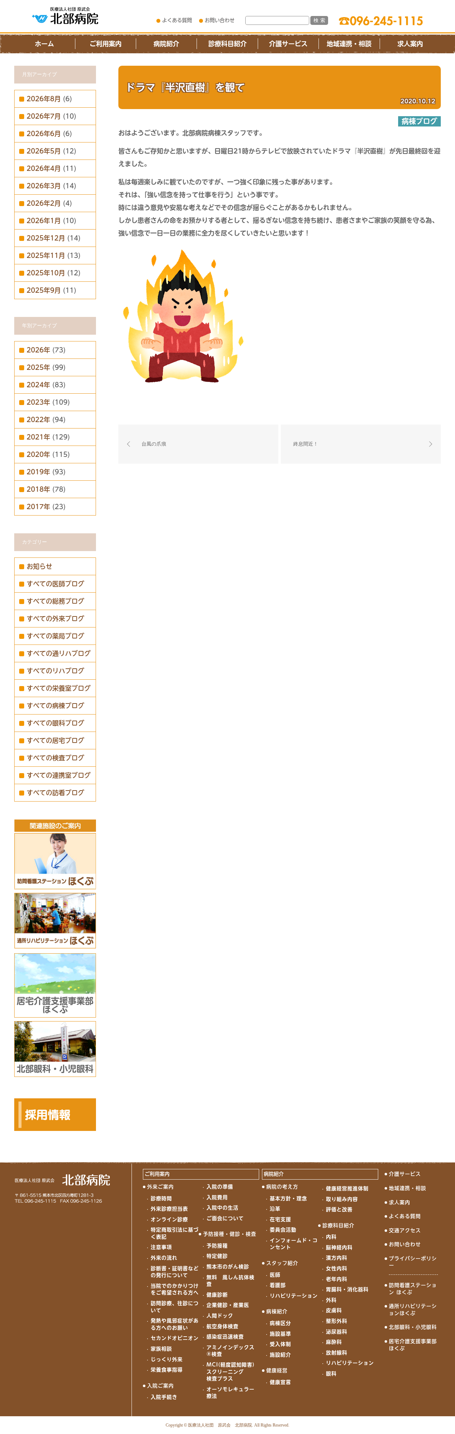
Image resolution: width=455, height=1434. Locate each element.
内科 (331, 1236)
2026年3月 (44, 186)
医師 (275, 1274)
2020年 (38, 454)
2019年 (38, 472)
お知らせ (39, 566)
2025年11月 (46, 255)
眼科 (331, 1373)
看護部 (278, 1285)
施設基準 (280, 1333)
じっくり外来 (167, 1359)
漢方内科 (336, 1257)
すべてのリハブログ (55, 671)
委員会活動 (283, 1229)
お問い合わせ (220, 20)
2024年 (38, 385)
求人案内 (410, 44)
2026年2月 (44, 203)
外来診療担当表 (169, 1208)
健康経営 (277, 1370)
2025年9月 (44, 290)
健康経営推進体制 (347, 1188)
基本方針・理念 (288, 1198)
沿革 (275, 1208)
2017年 (38, 506)
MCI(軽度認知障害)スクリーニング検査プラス (231, 1371)
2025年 (38, 367)
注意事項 (161, 1247)
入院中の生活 (223, 1207)
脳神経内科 (339, 1247)
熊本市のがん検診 (228, 1266)
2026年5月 (44, 151)
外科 (331, 1300)
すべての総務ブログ (55, 601)
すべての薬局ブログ (55, 636)
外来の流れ (164, 1257)
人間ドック (220, 1315)
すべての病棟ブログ (55, 705)
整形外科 (336, 1321)
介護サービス (288, 44)
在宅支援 (280, 1219)
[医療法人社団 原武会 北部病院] (65, 15)
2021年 (38, 437)
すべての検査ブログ (55, 758)
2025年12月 (46, 238)
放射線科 (336, 1352)
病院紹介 (166, 44)
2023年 (38, 402)
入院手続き (164, 1397)
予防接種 (217, 1245)
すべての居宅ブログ (55, 740)
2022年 (38, 419)
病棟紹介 (277, 1311)
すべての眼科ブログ (55, 723)
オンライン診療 (169, 1219)
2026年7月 (44, 116)
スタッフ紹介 (282, 1263)
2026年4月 (44, 168)
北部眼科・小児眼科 (413, 1327)
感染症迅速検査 (225, 1336)
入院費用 (217, 1197)
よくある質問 (177, 20)
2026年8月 (44, 99)
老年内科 (336, 1279)
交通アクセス (405, 1230)
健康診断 (217, 1294)
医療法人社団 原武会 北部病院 (220, 1425)
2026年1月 (44, 220)
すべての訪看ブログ (55, 792)
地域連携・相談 (349, 44)
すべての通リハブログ (59, 653)
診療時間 (161, 1198)
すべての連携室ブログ (59, 775)
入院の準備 (220, 1186)
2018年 (38, 489)
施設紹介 (280, 1354)
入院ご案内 (160, 1385)
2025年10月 (46, 273)
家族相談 (161, 1348)
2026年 (38, 350)
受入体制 (280, 1344)
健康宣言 (280, 1382)
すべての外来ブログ (55, 618)
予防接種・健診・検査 (229, 1233)
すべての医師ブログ (55, 584)
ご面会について (225, 1218)
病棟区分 (280, 1323)
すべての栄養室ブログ (59, 688)
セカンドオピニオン (175, 1338)
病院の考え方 (282, 1186)
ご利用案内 (106, 44)
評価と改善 (339, 1209)
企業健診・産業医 (228, 1305)
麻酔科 (334, 1341)
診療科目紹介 (227, 44)
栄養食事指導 (167, 1369)
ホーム (44, 44)
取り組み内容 (342, 1199)
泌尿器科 (336, 1331)
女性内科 (336, 1268)
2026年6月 (44, 133)
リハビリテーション (294, 1295)
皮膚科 (334, 1310)
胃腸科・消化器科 (347, 1289)
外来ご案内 (160, 1186)
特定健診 (217, 1256)
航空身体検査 (223, 1326)
